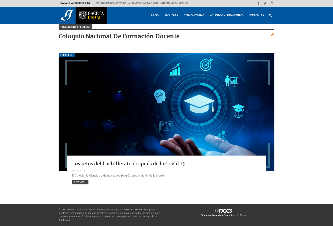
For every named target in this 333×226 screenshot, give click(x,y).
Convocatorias (194, 15)
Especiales (256, 15)
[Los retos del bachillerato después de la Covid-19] (166, 112)
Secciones (171, 15)
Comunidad (66, 55)
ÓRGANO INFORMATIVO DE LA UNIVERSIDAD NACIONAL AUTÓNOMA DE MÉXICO (141, 3)
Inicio (155, 15)
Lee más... (80, 182)
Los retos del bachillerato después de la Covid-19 (129, 164)
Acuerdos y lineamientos (227, 15)
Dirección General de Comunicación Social (223, 215)
